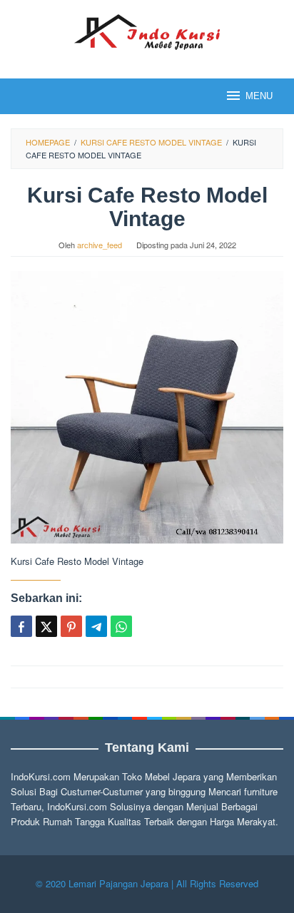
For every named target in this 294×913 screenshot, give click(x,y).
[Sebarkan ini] (21, 626)
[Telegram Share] (96, 626)
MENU (259, 96)
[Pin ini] (71, 626)
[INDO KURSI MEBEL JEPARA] (146, 30)
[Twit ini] (46, 626)
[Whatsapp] (121, 626)
